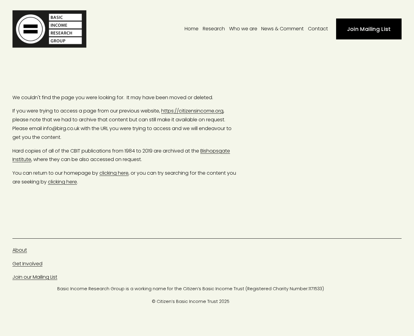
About (19, 250)
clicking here (114, 173)
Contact (318, 28)
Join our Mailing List (34, 277)
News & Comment (282, 28)
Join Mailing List (369, 29)
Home (192, 28)
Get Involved (27, 263)
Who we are (243, 28)
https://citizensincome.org (192, 110)
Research (214, 28)
